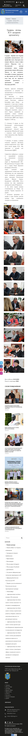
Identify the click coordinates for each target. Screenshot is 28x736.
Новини (14, 19)
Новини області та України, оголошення (13, 549)
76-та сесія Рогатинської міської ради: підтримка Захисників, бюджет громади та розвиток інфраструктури (13, 450)
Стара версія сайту (18, 6)
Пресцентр (8, 692)
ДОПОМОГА (10, 569)
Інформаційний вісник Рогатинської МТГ (12, 579)
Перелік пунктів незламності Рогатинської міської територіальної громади (14, 586)
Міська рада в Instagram (13, 564)
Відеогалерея (10, 558)
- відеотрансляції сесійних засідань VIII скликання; (13, 596)
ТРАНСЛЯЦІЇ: (10, 591)
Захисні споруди (10, 696)
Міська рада (9, 687)
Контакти (8, 695)
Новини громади (11, 545)
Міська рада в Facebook (13, 567)
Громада (8, 688)
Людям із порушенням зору (7, 5)
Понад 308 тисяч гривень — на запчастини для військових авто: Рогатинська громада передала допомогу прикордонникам (14, 504)
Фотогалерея (10, 561)
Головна (8, 19)
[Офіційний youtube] (21, 2)
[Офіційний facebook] (19, 2)
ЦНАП (7, 698)
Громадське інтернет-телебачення (12, 555)
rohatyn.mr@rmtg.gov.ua (12, 716)
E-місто (8, 693)
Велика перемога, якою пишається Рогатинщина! (12, 483)
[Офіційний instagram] (23, 2)
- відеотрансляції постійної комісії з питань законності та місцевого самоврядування (13, 602)
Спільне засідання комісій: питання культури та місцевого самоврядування (13, 528)
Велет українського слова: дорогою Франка (12, 428)
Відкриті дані (9, 690)
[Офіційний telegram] (17, 2)
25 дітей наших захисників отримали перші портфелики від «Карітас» (13, 407)
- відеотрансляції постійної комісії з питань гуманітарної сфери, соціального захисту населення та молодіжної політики (13, 652)
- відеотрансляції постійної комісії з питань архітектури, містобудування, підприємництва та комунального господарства (14, 626)
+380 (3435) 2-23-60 (10, 1)
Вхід (24, 6)
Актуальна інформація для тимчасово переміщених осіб (13, 574)
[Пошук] (21, 12)
